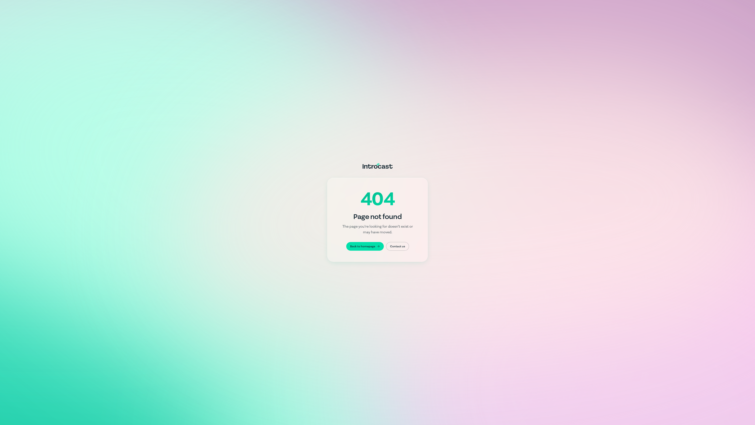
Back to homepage (362, 246)
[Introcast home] (377, 166)
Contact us (397, 246)
